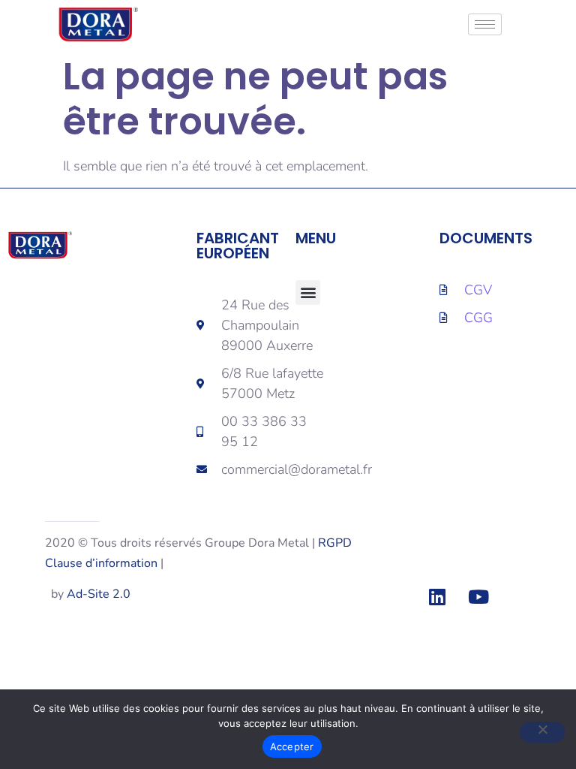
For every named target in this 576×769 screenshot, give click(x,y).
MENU (316, 238)
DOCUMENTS (486, 238)
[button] (308, 292)
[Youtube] (478, 596)
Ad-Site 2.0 (98, 594)
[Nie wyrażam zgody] (542, 732)
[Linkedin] (437, 596)
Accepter (292, 746)
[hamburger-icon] (485, 24)
